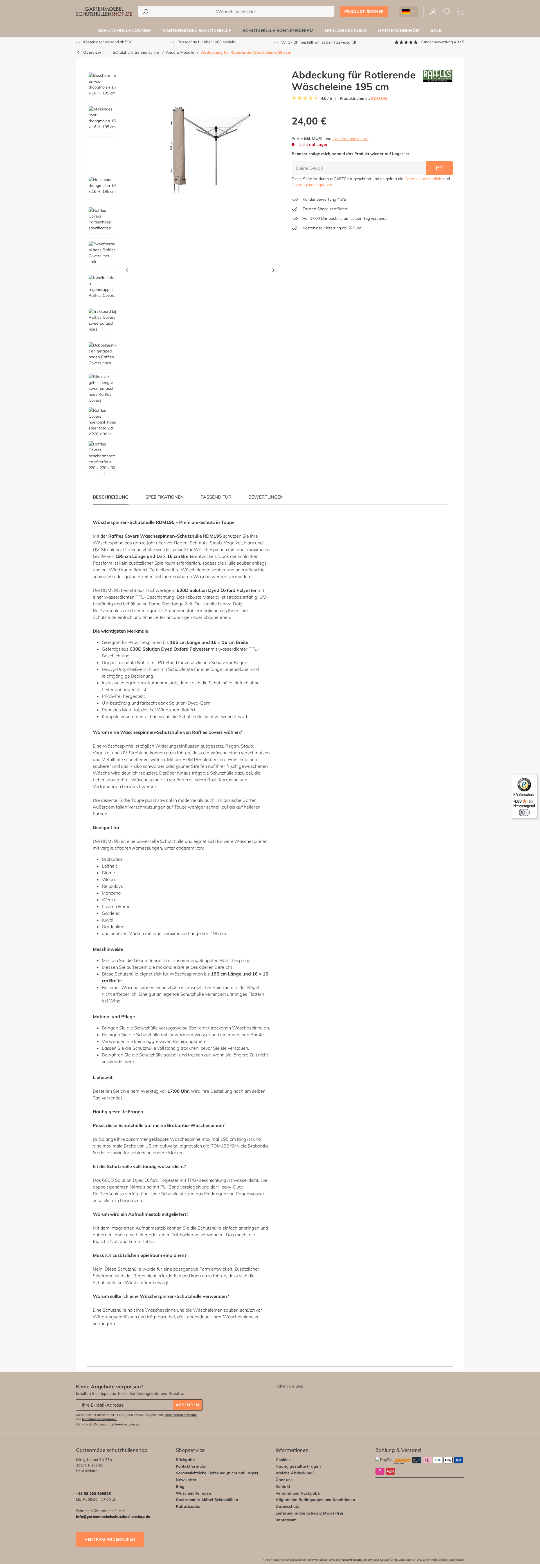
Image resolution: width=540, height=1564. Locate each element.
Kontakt (283, 1486)
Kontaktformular (191, 1466)
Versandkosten (351, 1559)
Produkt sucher (364, 11)
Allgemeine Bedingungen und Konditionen (315, 1499)
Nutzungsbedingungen (312, 184)
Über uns (284, 1479)
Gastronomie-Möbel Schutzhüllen (207, 1499)
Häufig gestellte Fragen (298, 1466)
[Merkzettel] (447, 12)
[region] (179, 271)
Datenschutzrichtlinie (423, 178)
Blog (180, 1486)
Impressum (286, 1519)
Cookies (283, 1459)
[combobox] (236, 11)
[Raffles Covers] (437, 80)
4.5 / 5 (326, 98)
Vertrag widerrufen (110, 1539)
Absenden (187, 1404)
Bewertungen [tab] (266, 497)
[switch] (524, 812)
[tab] (164, 496)
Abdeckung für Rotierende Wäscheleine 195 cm (246, 52)
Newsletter (186, 1479)
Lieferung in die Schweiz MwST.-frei (309, 1513)
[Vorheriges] (126, 271)
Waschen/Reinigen (193, 1493)
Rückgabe (185, 1459)
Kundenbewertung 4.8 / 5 (442, 42)
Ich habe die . (108, 1424)
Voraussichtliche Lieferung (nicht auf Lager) (217, 1472)
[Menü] (533, 778)
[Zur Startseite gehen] (104, 11)
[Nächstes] (273, 271)
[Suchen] (145, 11)
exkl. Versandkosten (350, 138)
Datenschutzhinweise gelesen (116, 1424)
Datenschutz (287, 1506)
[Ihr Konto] (433, 12)
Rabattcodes (188, 1506)
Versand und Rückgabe (298, 1493)
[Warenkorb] (460, 12)
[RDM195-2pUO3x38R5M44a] (199, 153)
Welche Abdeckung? (295, 1472)
